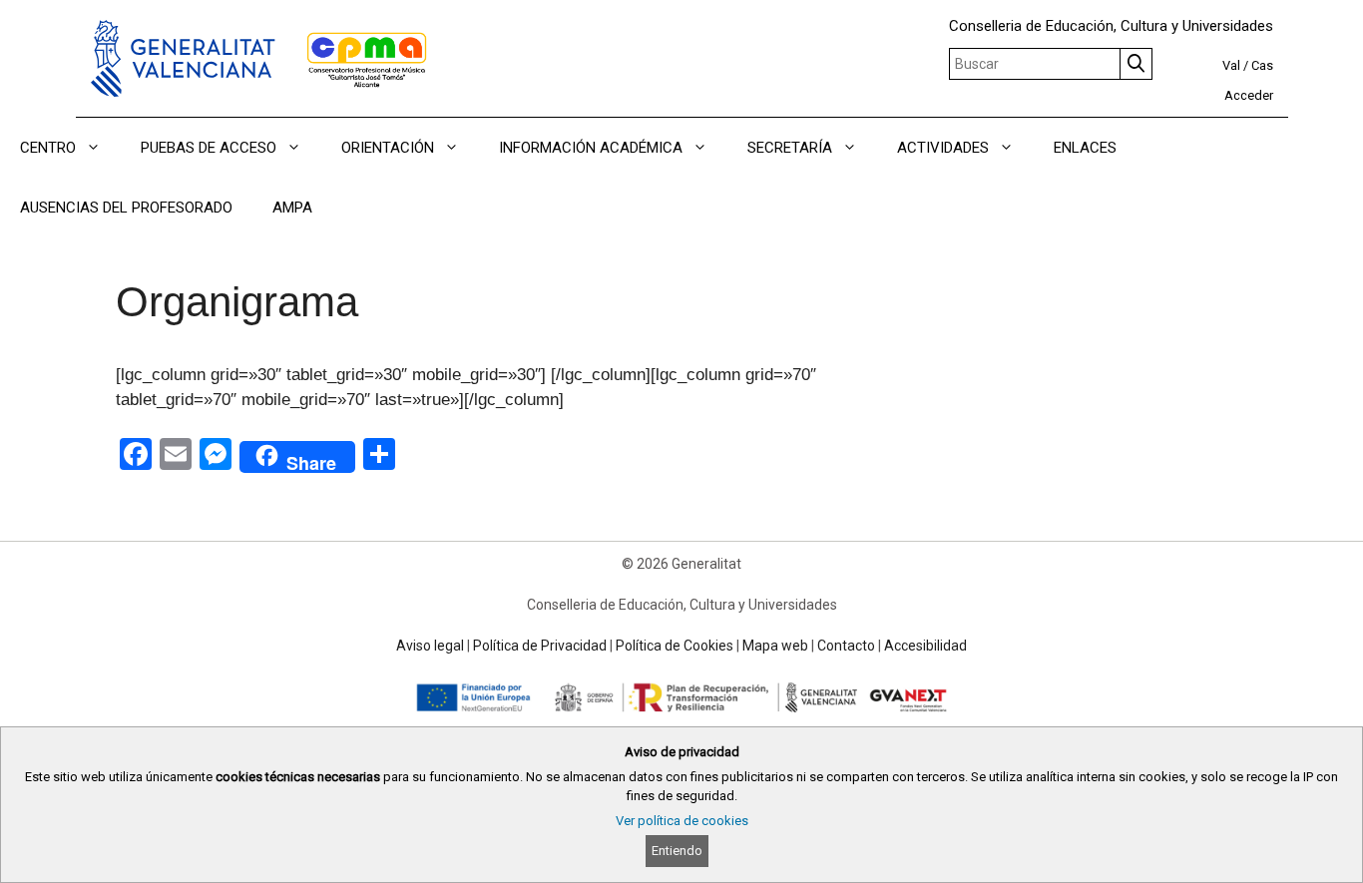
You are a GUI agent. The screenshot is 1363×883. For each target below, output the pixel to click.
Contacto (846, 646)
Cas (1262, 65)
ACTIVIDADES (943, 148)
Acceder (1248, 95)
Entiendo (677, 850)
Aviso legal (430, 646)
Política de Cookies (674, 646)
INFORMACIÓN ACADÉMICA (590, 148)
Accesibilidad (925, 646)
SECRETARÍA (789, 148)
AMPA (292, 208)
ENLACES (1085, 148)
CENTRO (48, 148)
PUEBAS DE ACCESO (208, 148)
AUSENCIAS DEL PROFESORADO (126, 208)
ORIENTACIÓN (387, 148)
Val (1231, 65)
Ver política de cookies (682, 820)
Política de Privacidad (540, 646)
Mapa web (775, 646)
